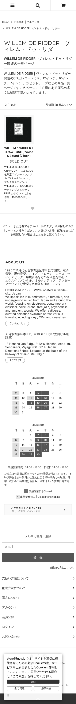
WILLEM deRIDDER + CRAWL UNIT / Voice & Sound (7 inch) (19, 151)
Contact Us (17, 323)
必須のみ (46, 688)
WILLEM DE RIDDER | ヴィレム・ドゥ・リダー (33, 28)
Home (5, 22)
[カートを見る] (63, 5)
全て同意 (19, 688)
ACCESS (15, 360)
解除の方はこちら (62, 567)
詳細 (33, 681)
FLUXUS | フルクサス (26, 22)
